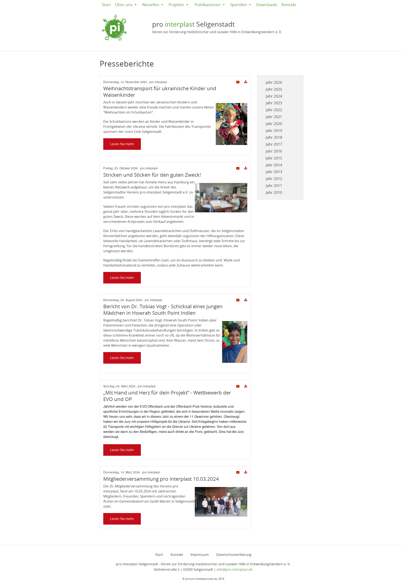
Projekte (176, 4)
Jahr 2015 (274, 158)
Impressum (200, 554)
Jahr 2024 (274, 96)
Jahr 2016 (274, 151)
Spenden (238, 4)
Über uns (123, 4)
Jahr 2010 (274, 192)
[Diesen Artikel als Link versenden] (237, 82)
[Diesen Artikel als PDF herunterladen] (245, 82)
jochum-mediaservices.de (201, 579)
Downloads (266, 4)
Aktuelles (150, 4)
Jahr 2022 (274, 109)
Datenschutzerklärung (233, 554)
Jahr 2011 (274, 185)
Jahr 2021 (274, 116)
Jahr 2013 (274, 171)
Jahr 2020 (274, 123)
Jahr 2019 (274, 130)
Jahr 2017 (274, 144)
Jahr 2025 (274, 89)
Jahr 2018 (274, 137)
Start (106, 4)
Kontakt (288, 4)
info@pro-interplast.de (235, 569)
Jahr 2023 (274, 102)
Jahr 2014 (274, 164)
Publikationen (208, 4)
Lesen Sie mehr (122, 144)
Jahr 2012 (274, 178)
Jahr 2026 (274, 82)
